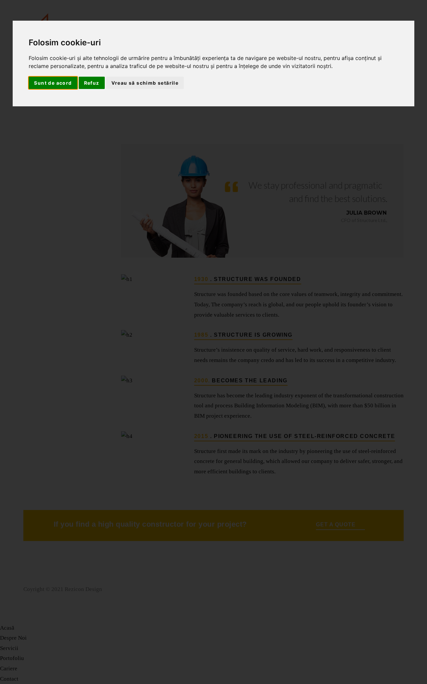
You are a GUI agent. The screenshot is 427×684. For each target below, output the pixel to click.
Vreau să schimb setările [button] (145, 83)
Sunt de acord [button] (53, 83)
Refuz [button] (91, 83)
